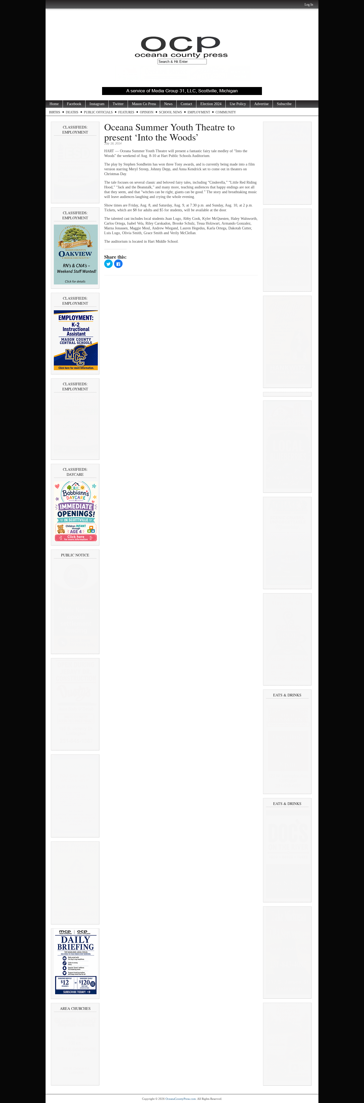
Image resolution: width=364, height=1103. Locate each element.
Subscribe (284, 104)
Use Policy (238, 104)
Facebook (74, 104)
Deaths (72, 112)
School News (170, 112)
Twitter (118, 104)
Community (226, 112)
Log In (309, 4)
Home (54, 104)
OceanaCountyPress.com (180, 1098)
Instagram (97, 104)
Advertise (261, 104)
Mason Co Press (144, 104)
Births (54, 112)
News (168, 104)
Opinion (146, 112)
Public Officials (98, 112)
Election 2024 (210, 104)
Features (126, 112)
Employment (199, 112)
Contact (186, 104)
